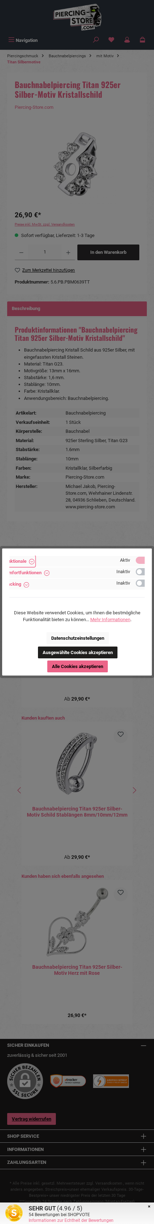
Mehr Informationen (110, 619)
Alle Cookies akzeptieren (77, 666)
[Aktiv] (143, 560)
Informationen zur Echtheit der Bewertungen (71, 1220)
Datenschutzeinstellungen (77, 638)
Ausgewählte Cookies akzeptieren (78, 652)
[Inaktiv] (143, 571)
